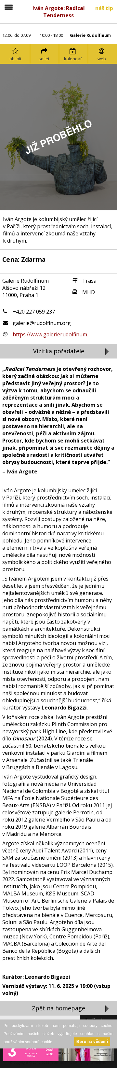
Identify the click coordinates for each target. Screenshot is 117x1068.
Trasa (89, 280)
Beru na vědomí (92, 1041)
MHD (88, 292)
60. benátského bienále (54, 745)
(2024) (32, 738)
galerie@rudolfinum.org (42, 323)
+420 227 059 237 (34, 311)
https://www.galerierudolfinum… (52, 334)
